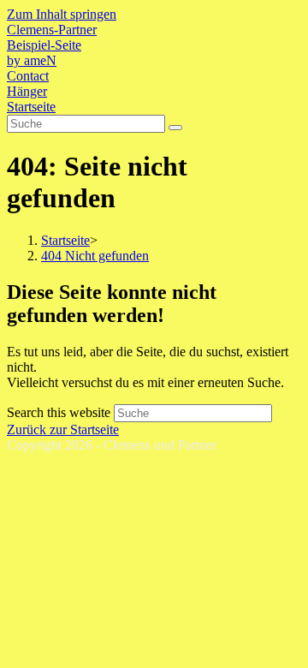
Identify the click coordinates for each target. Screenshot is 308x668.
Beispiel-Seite (44, 45)
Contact (28, 76)
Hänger (27, 91)
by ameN (31, 60)
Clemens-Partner (52, 29)
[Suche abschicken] (175, 127)
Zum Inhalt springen (61, 14)
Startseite (31, 106)
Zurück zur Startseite (63, 429)
